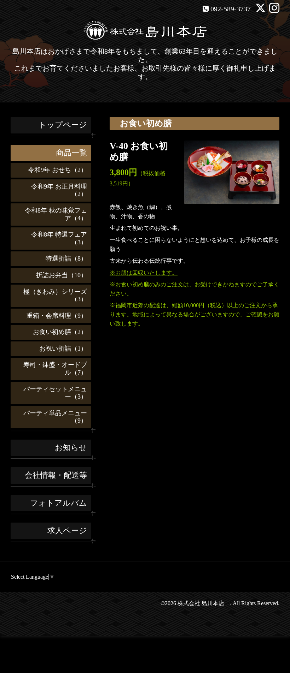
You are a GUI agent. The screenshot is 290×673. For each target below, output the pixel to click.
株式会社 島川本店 (204, 603)
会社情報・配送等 (56, 475)
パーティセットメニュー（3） (52, 393)
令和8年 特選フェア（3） (56, 238)
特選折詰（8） (63, 258)
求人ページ (67, 530)
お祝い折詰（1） (60, 348)
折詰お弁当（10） (58, 275)
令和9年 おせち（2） (54, 169)
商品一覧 (71, 152)
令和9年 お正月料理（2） (56, 190)
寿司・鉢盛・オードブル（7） (52, 368)
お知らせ (71, 447)
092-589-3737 (230, 9)
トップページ (63, 124)
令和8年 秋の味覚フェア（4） (52, 214)
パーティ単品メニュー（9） (52, 417)
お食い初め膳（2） (57, 331)
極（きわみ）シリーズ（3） (52, 295)
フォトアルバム (58, 503)
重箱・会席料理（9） (53, 315)
